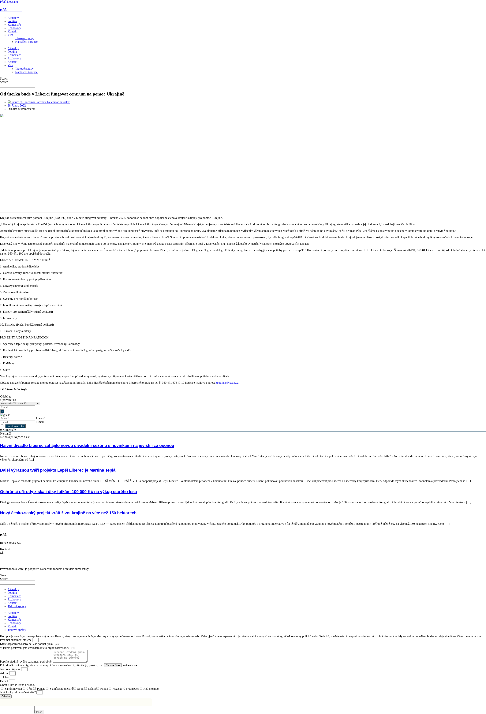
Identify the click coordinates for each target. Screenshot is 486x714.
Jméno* (40, 418)
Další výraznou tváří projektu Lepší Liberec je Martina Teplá (57, 470)
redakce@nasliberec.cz (14, 556)
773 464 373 (12, 552)
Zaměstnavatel (13, 688)
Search (4, 78)
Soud (80, 688)
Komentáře (14, 24)
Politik (104, 688)
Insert (39, 712)
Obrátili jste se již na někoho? (17, 684)
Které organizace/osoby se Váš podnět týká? (27, 643)
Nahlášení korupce (26, 41)
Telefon (5, 677)
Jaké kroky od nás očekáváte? (18, 692)
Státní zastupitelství (61, 688)
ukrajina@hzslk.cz (227, 382)
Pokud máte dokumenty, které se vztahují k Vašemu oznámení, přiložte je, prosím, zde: (52, 665)
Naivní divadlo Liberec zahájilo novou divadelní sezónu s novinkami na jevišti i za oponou (87, 445)
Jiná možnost (151, 688)
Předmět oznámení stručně (16, 639)
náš (11, 9)
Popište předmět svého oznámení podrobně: (26, 661)
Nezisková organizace (126, 688)
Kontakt (12, 31)
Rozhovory (14, 28)
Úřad (29, 688)
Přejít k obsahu (9, 1)
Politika (12, 21)
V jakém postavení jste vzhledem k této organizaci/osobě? (35, 647)
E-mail (40, 422)
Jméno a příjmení (10, 669)
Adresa (4, 673)
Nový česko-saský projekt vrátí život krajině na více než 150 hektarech (68, 512)
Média (92, 688)
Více (10, 34)
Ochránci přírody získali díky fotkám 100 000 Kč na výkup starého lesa (68, 491)
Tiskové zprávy (24, 38)
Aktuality (13, 17)
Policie (41, 688)
